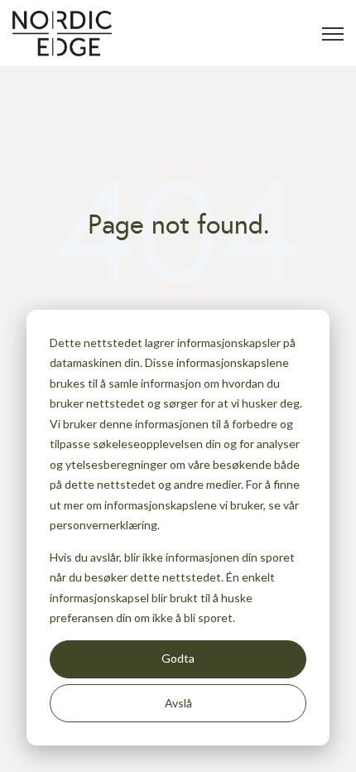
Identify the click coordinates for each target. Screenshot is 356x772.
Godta (178, 658)
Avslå (178, 703)
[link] (62, 32)
